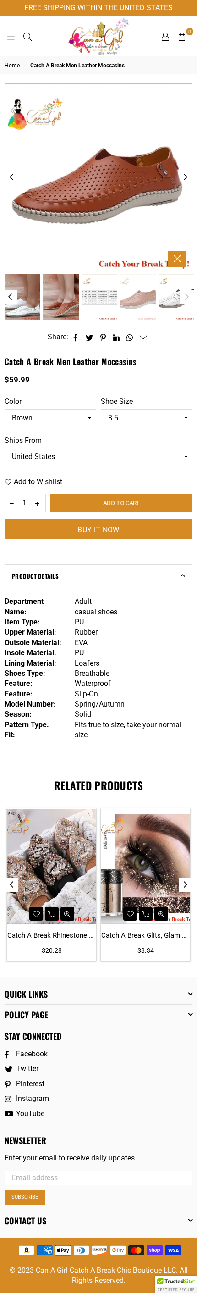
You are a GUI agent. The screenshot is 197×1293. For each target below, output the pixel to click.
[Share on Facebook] (75, 337)
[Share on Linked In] (116, 337)
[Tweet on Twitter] (89, 337)
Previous (11, 177)
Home (12, 65)
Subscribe (24, 1197)
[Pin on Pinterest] (103, 337)
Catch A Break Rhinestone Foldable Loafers (51, 935)
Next (185, 177)
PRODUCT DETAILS (35, 575)
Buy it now (98, 529)
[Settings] (165, 36)
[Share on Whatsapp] (129, 337)
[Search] (27, 36)
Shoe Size (117, 401)
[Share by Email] (144, 337)
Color (13, 401)
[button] (176, 1284)
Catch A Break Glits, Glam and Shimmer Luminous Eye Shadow (145, 935)
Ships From (23, 440)
